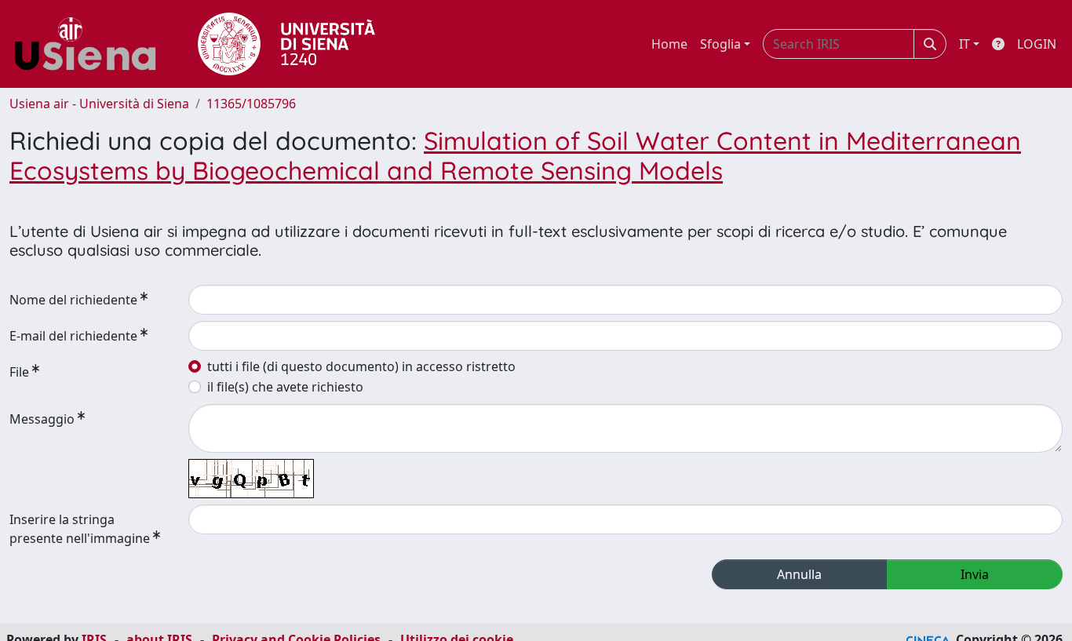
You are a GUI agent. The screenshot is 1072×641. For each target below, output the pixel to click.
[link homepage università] (286, 43)
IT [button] (964, 44)
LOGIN (1036, 44)
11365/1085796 (251, 103)
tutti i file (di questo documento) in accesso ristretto (361, 366)
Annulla (799, 574)
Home (669, 44)
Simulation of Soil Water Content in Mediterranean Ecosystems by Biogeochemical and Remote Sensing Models (515, 155)
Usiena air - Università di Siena (99, 103)
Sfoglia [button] (720, 44)
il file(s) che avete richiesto (285, 386)
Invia (975, 574)
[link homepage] (91, 43)
